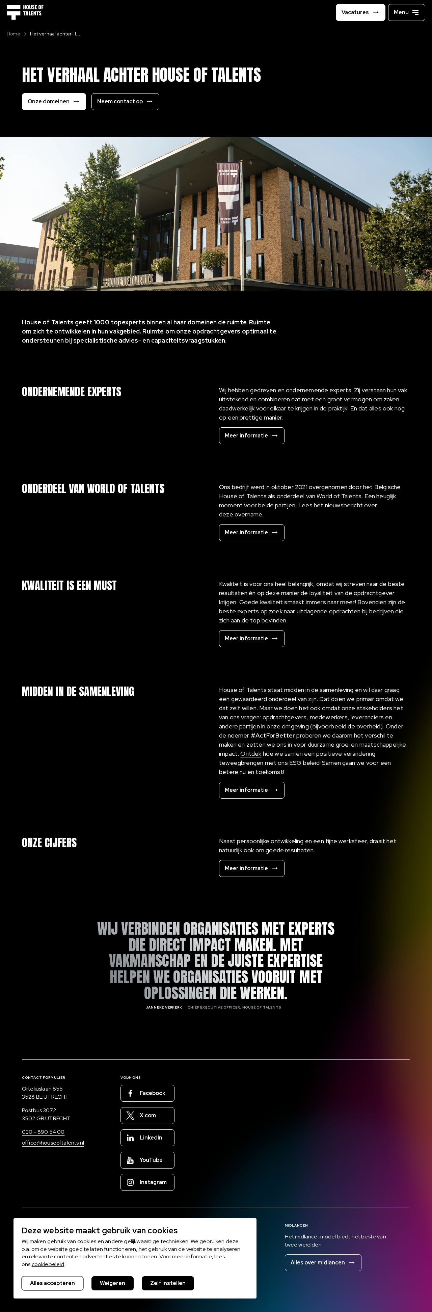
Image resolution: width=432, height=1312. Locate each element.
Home (14, 34)
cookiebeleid (48, 1264)
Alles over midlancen (318, 1262)
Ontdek (250, 753)
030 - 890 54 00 (43, 1131)
